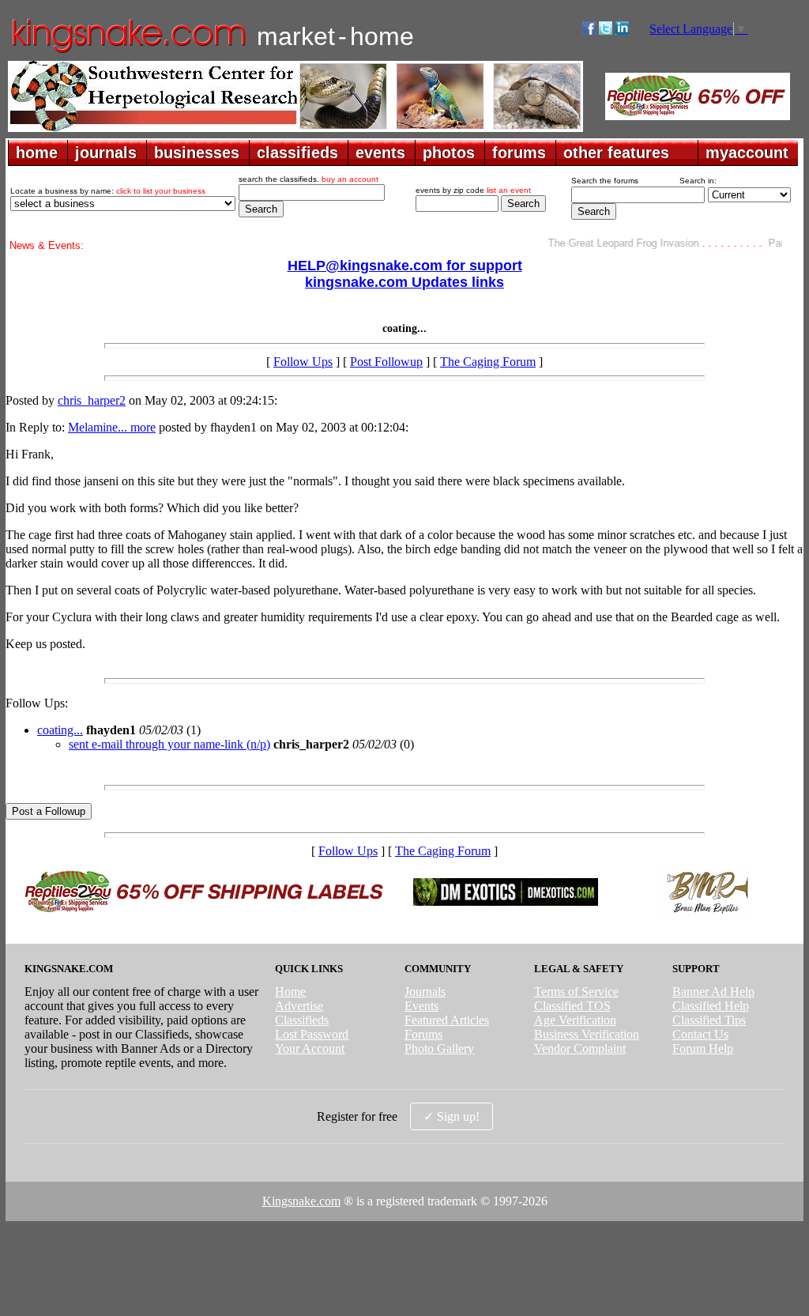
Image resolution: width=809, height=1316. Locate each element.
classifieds (297, 152)
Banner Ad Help (713, 991)
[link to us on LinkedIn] (622, 30)
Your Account (309, 1048)
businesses (196, 152)
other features (616, 152)
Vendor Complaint (580, 1048)
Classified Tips (709, 1020)
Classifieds (302, 1020)
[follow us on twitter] (605, 30)
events (380, 152)
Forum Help (702, 1048)
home (37, 152)
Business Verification (586, 1034)
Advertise (299, 1005)
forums (519, 152)
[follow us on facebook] (589, 30)
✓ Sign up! (451, 1116)
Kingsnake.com (301, 1201)
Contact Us (700, 1034)
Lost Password (311, 1034)
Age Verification (575, 1020)
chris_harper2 (92, 400)
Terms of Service (576, 991)
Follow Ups (303, 361)
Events (421, 1005)
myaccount (747, 152)
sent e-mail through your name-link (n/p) (169, 744)
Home (290, 991)
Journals (425, 991)
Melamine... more (112, 427)
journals (106, 152)
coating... (60, 730)
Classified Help (710, 1005)
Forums (423, 1034)
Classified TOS (572, 1005)
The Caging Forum (488, 361)
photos (449, 152)
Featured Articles (446, 1020)
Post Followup (386, 361)
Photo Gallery (439, 1048)
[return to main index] (127, 51)
